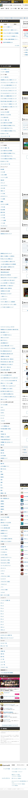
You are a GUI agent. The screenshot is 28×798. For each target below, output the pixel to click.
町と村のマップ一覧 (4, 133)
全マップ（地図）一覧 (5, 120)
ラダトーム (25, 127)
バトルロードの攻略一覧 (5, 600)
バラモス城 (3, 207)
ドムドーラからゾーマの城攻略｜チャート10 (11, 36)
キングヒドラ (3, 578)
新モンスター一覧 (4, 645)
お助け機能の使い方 (4, 343)
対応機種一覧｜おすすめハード (7, 442)
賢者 (1, 490)
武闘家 (2, 474)
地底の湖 (2, 180)
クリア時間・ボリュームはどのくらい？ (8, 385)
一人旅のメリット (4, 296)
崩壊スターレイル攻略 (16, 774)
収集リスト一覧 (4, 399)
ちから (2, 407)
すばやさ (2, 412)
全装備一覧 (3, 651)
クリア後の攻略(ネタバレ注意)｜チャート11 (9, 106)
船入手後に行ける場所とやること (7, 391)
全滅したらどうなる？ (5, 337)
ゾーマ (2, 587)
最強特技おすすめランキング (6, 233)
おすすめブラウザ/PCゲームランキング (10, 725)
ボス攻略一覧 (3, 546)
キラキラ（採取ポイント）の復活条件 (8, 301)
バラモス (2, 573)
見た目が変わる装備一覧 (5, 369)
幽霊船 (2, 201)
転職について (3, 519)
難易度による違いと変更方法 (6, 288)
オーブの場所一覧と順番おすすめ (7, 394)
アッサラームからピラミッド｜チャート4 (8, 87)
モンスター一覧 (4, 643)
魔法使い (2, 477)
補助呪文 (2, 506)
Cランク (2, 616)
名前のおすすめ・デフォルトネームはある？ (9, 277)
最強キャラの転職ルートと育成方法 (7, 256)
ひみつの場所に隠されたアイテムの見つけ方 (9, 377)
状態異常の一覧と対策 (5, 356)
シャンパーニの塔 (4, 177)
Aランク (2, 621)
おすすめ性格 (3, 455)
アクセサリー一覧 (4, 667)
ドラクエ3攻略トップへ (5, 69)
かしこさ (2, 418)
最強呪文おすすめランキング (6, 253)
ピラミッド (3, 182)
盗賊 (1, 482)
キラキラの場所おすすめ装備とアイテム (8, 130)
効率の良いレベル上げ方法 (6, 114)
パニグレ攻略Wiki (15, 785)
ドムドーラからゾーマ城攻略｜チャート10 (9, 104)
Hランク (2, 603)
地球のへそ (3, 190)
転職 (22, 8)
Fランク (2, 608)
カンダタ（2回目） (4, 554)
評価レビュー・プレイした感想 (7, 383)
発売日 (2, 431)
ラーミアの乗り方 (4, 536)
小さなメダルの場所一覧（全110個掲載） (11, 33)
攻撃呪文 (2, 501)
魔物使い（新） (4, 493)
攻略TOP (2, 8)
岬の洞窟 (2, 169)
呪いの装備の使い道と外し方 (6, 351)
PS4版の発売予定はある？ (6, 439)
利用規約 (13, 765)
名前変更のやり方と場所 (5, 291)
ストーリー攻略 (13, 8)
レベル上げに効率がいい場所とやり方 (8, 261)
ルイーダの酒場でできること (6, 334)
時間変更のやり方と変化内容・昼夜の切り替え (9, 329)
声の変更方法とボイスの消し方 (7, 364)
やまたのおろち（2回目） (5, 562)
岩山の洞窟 (3, 209)
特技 (1, 511)
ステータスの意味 (4, 404)
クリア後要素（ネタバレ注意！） (7, 388)
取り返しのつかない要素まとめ (7, 258)
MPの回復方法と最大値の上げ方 (7, 353)
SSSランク (3, 629)
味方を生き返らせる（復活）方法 (7, 361)
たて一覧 (2, 659)
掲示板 (15, 24)
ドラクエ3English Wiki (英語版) (7, 672)
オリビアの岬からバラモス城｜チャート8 (8, 98)
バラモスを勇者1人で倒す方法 (6, 538)
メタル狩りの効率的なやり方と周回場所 (8, 264)
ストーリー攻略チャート (8, 27)
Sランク (2, 624)
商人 (1, 485)
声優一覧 (2, 444)
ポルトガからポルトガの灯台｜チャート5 (8, 90)
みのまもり (3, 410)
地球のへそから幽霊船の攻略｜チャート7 (8, 96)
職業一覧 (2, 463)
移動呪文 (2, 509)
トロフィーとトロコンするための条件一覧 (9, 380)
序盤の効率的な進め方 (5, 272)
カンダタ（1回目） (4, 549)
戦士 (1, 471)
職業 (19, 8)
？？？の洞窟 (3, 220)
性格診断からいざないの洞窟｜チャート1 (8, 79)
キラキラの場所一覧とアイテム (7, 128)
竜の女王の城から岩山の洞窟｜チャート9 (8, 101)
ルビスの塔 (3, 215)
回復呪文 (2, 503)
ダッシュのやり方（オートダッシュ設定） (9, 304)
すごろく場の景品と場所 (5, 528)
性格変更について (4, 458)
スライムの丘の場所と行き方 (6, 375)
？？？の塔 (3, 223)
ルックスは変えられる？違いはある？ (8, 280)
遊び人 (2, 487)
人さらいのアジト (4, 185)
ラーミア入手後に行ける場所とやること (8, 396)
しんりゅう (3, 592)
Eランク (2, 611)
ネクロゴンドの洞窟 (4, 204)
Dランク (2, 613)
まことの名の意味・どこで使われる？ (8, 283)
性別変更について (4, 533)
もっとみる (17, 45)
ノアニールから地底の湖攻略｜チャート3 (8, 85)
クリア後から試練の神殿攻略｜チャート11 (11, 39)
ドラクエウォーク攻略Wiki (16, 776)
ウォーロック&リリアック (6, 565)
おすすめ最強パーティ (5, 466)
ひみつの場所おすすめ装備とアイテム (8, 125)
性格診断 (2, 450)
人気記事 (5, 24)
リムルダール (25, 129)
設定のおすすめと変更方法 (6, 274)
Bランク (2, 619)
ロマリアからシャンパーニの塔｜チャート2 (9, 82)
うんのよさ (3, 420)
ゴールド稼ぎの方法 (4, 117)
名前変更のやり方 (4, 530)
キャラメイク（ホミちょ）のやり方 (7, 326)
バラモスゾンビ (4, 584)
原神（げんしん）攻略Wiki (16, 778)
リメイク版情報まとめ (5, 426)
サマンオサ (25, 125)
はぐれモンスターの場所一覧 (6, 635)
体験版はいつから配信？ (5, 436)
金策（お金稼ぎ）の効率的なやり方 (7, 266)
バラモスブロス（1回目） (5, 576)
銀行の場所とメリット (5, 332)
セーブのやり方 (4, 299)
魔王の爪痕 (3, 212)
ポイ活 (9, 1)
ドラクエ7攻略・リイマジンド (17, 771)
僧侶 (1, 479)
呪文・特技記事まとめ (5, 498)
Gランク (2, 605)
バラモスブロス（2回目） (5, 581)
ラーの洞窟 (3, 198)
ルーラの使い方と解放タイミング (7, 307)
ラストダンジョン (4, 225)
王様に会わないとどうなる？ (6, 293)
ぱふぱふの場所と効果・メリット (7, 345)
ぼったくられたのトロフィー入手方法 (8, 348)
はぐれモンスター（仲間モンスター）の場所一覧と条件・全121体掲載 (11, 30)
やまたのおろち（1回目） (5, 560)
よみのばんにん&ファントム (6, 557)
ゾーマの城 (3, 217)
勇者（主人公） (4, 469)
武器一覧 (2, 653)
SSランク (2, 627)
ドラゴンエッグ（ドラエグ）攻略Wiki (18, 784)
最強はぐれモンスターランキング (7, 637)
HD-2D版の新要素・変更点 (6, 428)
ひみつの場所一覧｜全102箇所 (6, 122)
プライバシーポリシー (21, 765)
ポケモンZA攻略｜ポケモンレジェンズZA (19, 768)
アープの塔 (3, 193)
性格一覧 (7, 8)
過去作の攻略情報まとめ (8, 42)
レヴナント (3, 570)
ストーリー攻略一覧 (4, 77)
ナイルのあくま (4, 552)
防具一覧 (2, 656)
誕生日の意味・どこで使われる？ (7, 285)
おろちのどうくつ (4, 196)
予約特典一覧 (3, 434)
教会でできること (4, 340)
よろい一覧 (3, 664)
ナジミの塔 (3, 172)
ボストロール (3, 568)
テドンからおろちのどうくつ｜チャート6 (8, 93)
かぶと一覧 (3, 662)
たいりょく (3, 415)
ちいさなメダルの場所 (5, 112)
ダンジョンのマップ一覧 (5, 136)
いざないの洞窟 (4, 174)
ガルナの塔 (3, 188)
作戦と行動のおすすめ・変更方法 (7, 359)
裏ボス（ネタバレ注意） (5, 595)
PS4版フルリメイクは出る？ (6, 541)
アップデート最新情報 (5, 71)
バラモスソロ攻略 (4, 589)
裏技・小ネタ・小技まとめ (6, 367)
